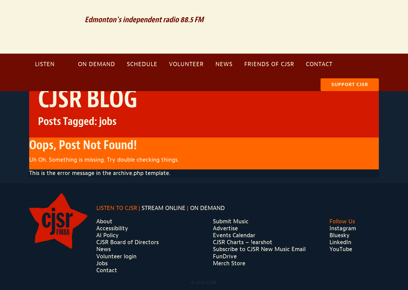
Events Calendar (234, 235)
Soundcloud (333, 11)
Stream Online (163, 208)
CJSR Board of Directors (127, 242)
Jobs (102, 263)
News (224, 64)
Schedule (142, 64)
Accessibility (112, 228)
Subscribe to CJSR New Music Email (259, 249)
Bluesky (339, 235)
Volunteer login (116, 256)
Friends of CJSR (269, 64)
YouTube (340, 249)
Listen (45, 64)
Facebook (350, 11)
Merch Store (229, 263)
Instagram (366, 11)
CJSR (53, 26)
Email (316, 11)
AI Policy (107, 235)
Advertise (225, 228)
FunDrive (225, 256)
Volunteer (186, 64)
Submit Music (230, 221)
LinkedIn (340, 242)
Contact (319, 64)
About (104, 221)
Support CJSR (349, 84)
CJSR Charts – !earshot (242, 242)
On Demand (96, 64)
